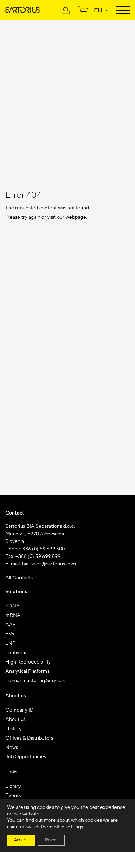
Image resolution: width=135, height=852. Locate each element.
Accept (21, 840)
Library (13, 786)
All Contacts (19, 578)
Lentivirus (16, 653)
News (11, 747)
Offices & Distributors (29, 738)
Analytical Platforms (27, 671)
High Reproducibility (28, 662)
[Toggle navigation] (123, 9)
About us (15, 719)
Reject (51, 840)
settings (74, 827)
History (13, 729)
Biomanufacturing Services (35, 681)
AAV (10, 624)
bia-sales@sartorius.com (49, 564)
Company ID (19, 710)
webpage (76, 217)
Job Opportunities (25, 757)
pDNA (12, 606)
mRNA (13, 615)
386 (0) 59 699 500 (43, 549)
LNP (10, 643)
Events (13, 795)
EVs (9, 634)
